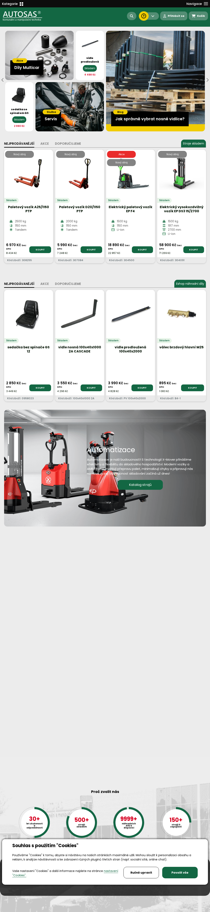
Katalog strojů (140, 484)
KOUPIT (40, 249)
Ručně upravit (141, 873)
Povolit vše (179, 873)
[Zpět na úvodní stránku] (25, 16)
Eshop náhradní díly (190, 284)
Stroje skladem (193, 143)
